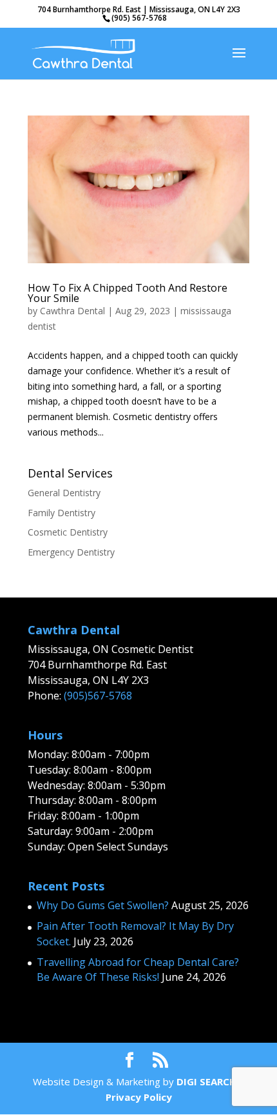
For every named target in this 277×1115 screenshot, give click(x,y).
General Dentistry (64, 493)
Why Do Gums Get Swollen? (103, 905)
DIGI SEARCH (206, 1081)
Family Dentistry (61, 513)
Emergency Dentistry (71, 552)
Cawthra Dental (72, 311)
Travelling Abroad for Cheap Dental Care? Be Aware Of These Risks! (138, 970)
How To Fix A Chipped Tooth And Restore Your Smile (127, 293)
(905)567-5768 (98, 695)
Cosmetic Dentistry (68, 532)
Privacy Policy (139, 1096)
